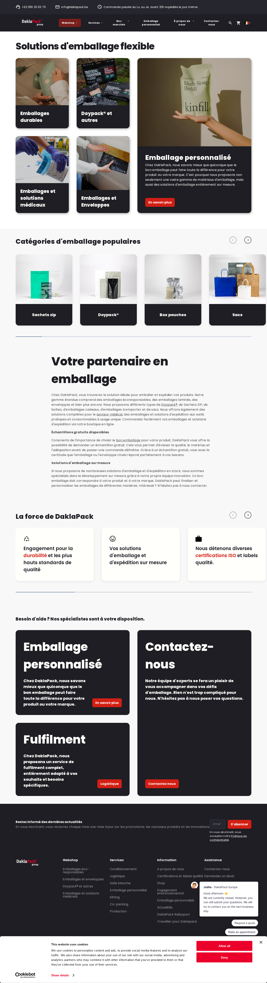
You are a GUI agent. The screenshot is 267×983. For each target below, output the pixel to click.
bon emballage (128, 440)
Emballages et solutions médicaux (81, 895)
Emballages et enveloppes (83, 879)
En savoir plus (160, 202)
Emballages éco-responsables (76, 870)
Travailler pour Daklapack (177, 921)
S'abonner (239, 824)
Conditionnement (123, 869)
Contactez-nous (212, 22)
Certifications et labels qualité (180, 876)
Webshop (68, 22)
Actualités (165, 907)
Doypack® (108, 314)
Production (118, 911)
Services (94, 22)
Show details (60, 975)
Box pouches (173, 314)
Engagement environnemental (170, 892)
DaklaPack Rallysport (173, 914)
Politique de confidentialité (228, 838)
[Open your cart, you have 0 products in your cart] (238, 23)
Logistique (109, 784)
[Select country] (248, 23)
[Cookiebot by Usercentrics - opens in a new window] (25, 975)
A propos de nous (170, 869)
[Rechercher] (230, 23)
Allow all (224, 946)
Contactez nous (162, 784)
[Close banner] (261, 942)
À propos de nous (182, 22)
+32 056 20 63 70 (34, 7)
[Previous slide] (233, 240)
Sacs (237, 314)
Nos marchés (119, 22)
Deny (224, 957)
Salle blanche (120, 883)
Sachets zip (44, 314)
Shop (161, 883)
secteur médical (110, 414)
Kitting (115, 897)
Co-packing (119, 904)
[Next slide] (247, 240)
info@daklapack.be (74, 7)
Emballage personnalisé (151, 22)
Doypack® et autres (78, 886)
